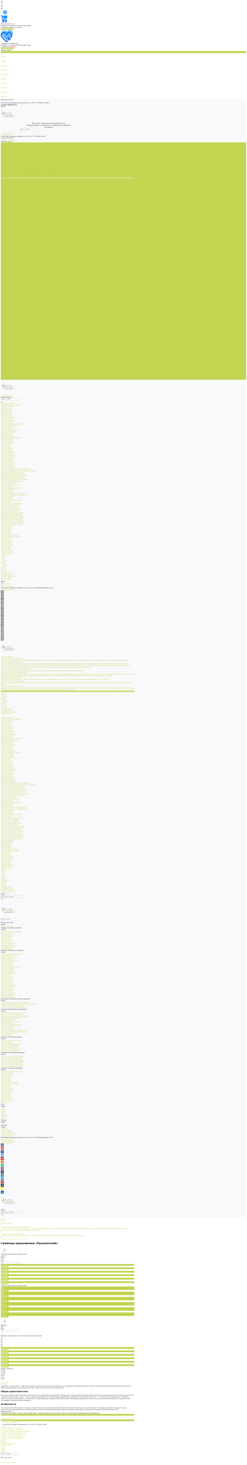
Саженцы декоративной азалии (12, 160)
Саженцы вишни (32, 147)
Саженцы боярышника (53, 150)
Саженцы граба (51, 174)
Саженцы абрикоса (8, 147)
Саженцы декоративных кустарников (14, 159)
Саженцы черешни (95, 147)
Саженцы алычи (20, 147)
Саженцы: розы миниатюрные (81, 166)
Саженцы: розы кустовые (62, 166)
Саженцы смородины (55, 154)
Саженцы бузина (81, 150)
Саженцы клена (6, 344)
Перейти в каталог (7, 29)
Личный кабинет (6, 1142)
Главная (3, 356)
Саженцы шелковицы (109, 147)
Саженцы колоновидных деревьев (13, 167)
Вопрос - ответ (6, 200)
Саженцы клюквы (102, 152)
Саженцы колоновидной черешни (103, 169)
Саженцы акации (7, 174)
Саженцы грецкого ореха (66, 174)
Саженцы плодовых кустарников (12, 148)
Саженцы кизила (76, 152)
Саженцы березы (19, 174)
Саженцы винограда (94, 150)
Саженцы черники (69, 154)
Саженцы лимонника (8, 257)
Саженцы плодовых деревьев (11, 145)
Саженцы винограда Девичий (11, 289)
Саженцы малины (15, 154)
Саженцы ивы (110, 174)
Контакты (4, 365)
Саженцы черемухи (57, 176)
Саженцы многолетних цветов (11, 164)
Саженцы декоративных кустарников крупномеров (19, 157)
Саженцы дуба (99, 174)
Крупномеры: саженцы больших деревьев (15, 155)
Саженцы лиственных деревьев (12, 173)
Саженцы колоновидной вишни (12, 169)
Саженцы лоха (33, 176)
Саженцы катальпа (121, 174)
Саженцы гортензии (14, 162)
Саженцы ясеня (69, 176)
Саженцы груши (43, 147)
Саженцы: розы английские (43, 166)
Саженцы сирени (107, 162)
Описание (4, 1382)
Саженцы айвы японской (9, 150)
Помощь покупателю (8, 199)
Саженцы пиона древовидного (23, 166)
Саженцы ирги (41, 152)
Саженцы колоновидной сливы (80, 169)
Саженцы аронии (39, 150)
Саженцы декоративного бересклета (47, 162)
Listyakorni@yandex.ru (9, 104)
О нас (3, 358)
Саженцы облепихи (28, 154)
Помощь (3, 370)
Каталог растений (7, 204)
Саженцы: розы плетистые (101, 166)
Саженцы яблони (123, 147)
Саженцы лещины (11, 176)
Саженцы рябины (41, 154)
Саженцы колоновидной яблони (12, 323)
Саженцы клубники (89, 152)
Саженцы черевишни (80, 147)
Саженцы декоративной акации (62, 160)
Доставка (4, 367)
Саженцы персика (55, 147)
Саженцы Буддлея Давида (97, 160)
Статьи (3, 181)
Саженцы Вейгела (113, 160)
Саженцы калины (64, 152)
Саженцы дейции (28, 162)
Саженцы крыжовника (116, 152)
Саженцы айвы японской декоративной (37, 160)
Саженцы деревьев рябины (84, 174)
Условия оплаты (6, 195)
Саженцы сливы (67, 147)
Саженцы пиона (6, 166)
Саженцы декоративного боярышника (74, 162)
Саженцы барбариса (81, 160)
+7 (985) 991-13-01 (7, 1139)
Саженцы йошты (52, 152)
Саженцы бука (30, 174)
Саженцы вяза (41, 174)
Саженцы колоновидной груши (34, 169)
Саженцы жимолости (28, 152)
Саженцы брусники (68, 150)
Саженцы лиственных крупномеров (72, 157)
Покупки (4, 193)
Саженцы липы (23, 176)
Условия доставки (7, 197)
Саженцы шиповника (83, 154)
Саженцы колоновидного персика (57, 169)
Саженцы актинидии (25, 150)
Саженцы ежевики (14, 152)
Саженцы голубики (7, 240)
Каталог (3, 1426)
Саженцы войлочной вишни (111, 150)
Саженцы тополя (45, 176)
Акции (3, 363)
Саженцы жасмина (94, 162)
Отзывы (3, 183)
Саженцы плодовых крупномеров (48, 157)
